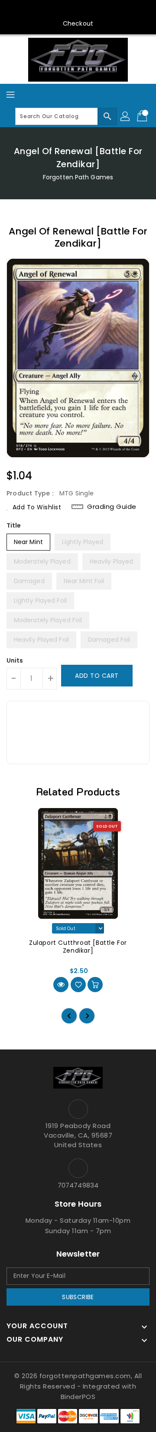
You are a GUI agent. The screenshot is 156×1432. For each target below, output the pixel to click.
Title (13, 525)
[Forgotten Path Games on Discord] (86, 9)
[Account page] (125, 116)
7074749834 (78, 1185)
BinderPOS (78, 1396)
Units (14, 660)
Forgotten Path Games (78, 177)
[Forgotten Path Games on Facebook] (36, 9)
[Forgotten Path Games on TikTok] (119, 9)
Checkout (78, 23)
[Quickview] (60, 984)
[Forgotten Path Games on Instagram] (69, 9)
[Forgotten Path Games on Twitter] (53, 9)
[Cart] (143, 116)
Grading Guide (111, 506)
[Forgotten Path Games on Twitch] (102, 9)
